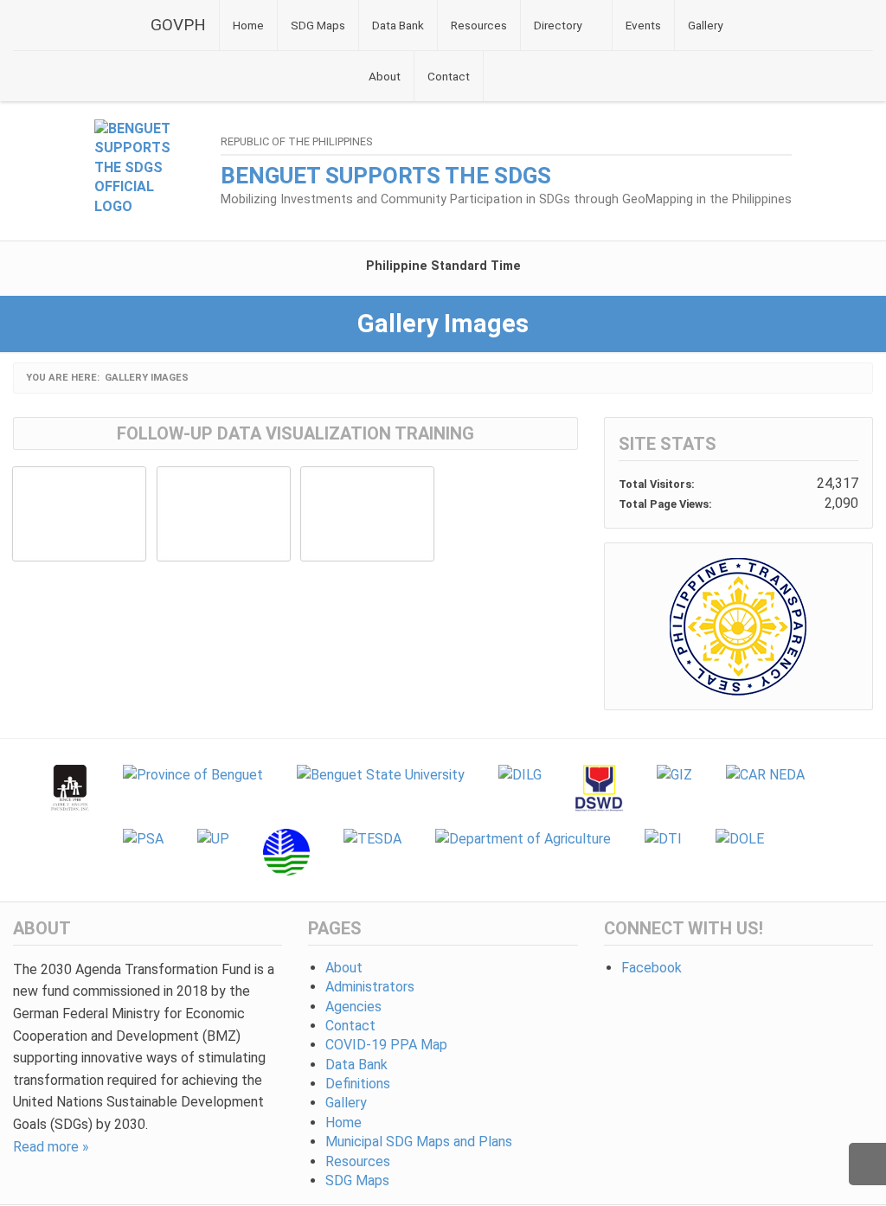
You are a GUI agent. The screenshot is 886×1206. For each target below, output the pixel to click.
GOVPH (178, 25)
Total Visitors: (658, 484)
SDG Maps (318, 25)
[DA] (523, 852)
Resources (479, 25)
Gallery (705, 25)
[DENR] (286, 852)
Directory (557, 25)
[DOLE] (740, 852)
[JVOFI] (70, 788)
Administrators (369, 986)
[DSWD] (599, 788)
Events (643, 25)
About (385, 76)
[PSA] (143, 852)
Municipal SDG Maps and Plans (418, 1141)
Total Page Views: (667, 503)
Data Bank (398, 25)
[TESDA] (372, 852)
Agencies (353, 1006)
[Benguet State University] (381, 788)
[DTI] (663, 852)
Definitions (357, 1083)
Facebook (651, 967)
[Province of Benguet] (193, 788)
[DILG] (520, 788)
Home (248, 25)
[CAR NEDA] (765, 788)
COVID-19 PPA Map (386, 1044)
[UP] (213, 852)
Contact (448, 76)
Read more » (51, 1147)
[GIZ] (674, 788)
